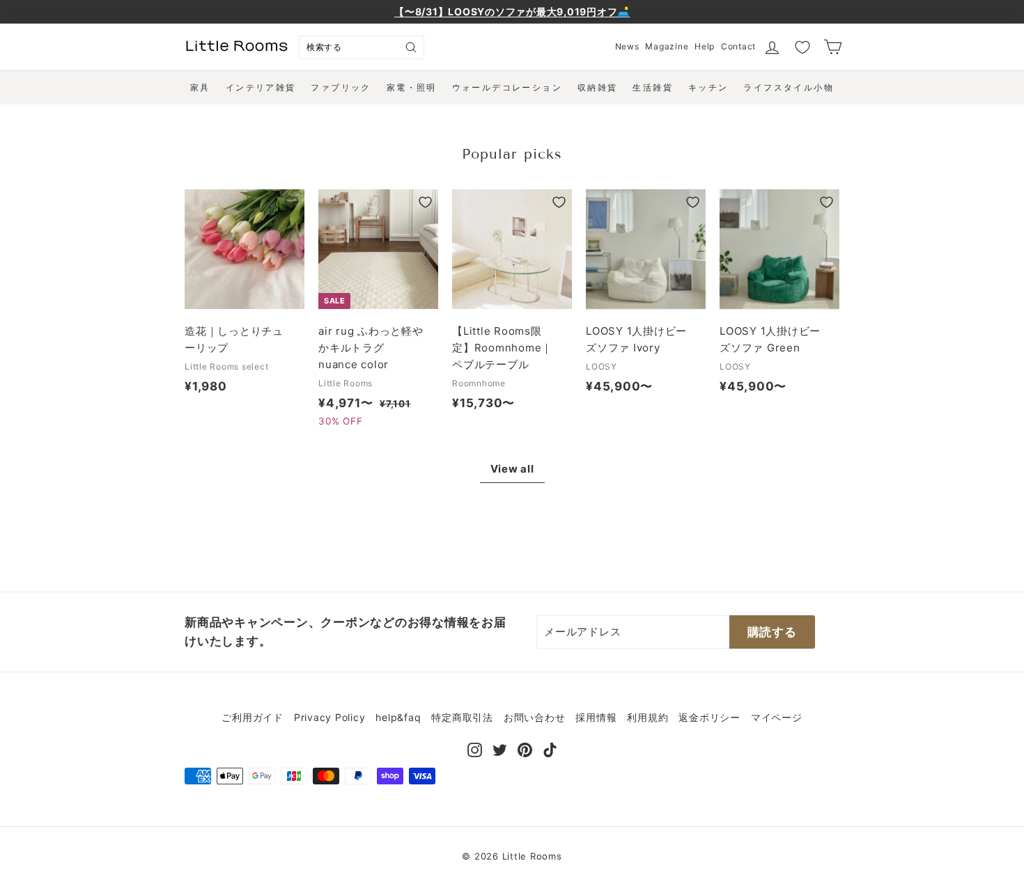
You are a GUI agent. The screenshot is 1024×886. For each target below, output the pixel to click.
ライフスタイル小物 (788, 87)
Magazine (666, 46)
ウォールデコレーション (507, 87)
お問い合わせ (535, 717)
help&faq (398, 717)
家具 (200, 87)
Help (705, 46)
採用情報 (595, 717)
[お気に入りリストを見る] (802, 47)
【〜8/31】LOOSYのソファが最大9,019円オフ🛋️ (512, 11)
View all (512, 468)
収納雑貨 (597, 87)
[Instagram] (474, 748)
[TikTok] (550, 748)
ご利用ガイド (253, 717)
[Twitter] (499, 748)
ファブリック (341, 87)
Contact (738, 46)
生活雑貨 (653, 87)
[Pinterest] (525, 748)
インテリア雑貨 (261, 87)
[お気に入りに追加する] (291, 202)
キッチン (708, 87)
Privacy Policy (330, 717)
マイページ (776, 717)
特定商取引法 (462, 717)
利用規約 (647, 717)
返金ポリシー (709, 717)
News (627, 46)
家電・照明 (412, 87)
